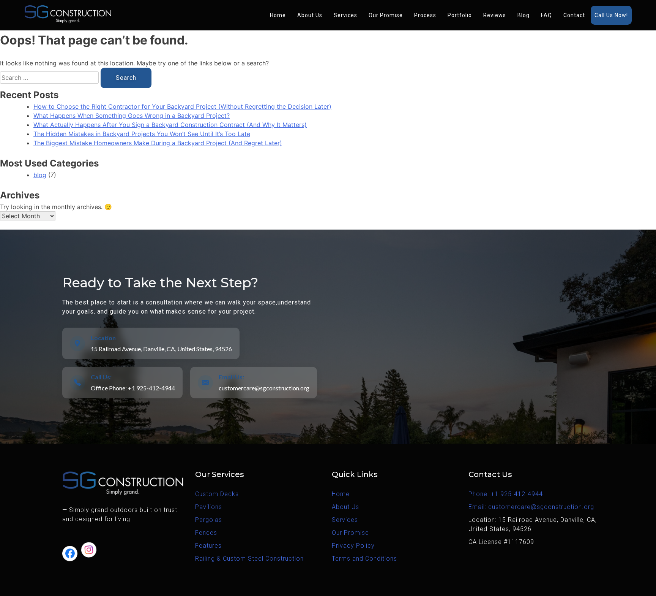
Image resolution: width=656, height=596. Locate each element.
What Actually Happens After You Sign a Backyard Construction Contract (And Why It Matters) (170, 124)
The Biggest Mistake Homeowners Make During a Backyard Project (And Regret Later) (157, 143)
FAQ (546, 15)
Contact (574, 15)
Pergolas (208, 519)
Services (345, 15)
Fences (206, 532)
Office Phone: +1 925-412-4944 (133, 388)
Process (425, 15)
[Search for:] (50, 77)
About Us (309, 15)
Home (278, 15)
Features (208, 545)
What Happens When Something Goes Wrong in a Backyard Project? (131, 115)
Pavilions (208, 506)
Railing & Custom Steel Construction (249, 558)
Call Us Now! (611, 15)
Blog (523, 15)
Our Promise (386, 15)
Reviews (494, 15)
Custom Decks (217, 494)
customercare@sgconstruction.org (264, 388)
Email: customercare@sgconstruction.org (531, 506)
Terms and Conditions (364, 558)
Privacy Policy (353, 545)
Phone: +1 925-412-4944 (505, 494)
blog (39, 175)
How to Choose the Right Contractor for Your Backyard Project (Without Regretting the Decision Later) (182, 106)
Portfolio (460, 15)
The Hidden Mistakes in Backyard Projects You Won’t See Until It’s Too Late (141, 134)
